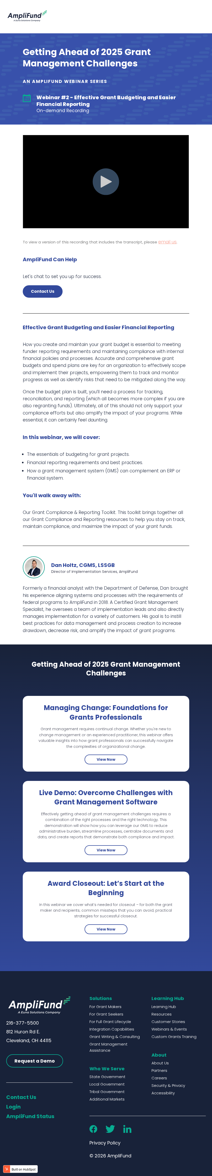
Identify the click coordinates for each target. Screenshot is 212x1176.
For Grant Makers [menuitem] (105, 1006)
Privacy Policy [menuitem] (104, 1143)
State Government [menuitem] (107, 1076)
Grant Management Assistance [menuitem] (108, 1047)
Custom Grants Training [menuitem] (174, 1036)
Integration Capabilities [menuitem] (111, 1029)
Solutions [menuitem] (100, 998)
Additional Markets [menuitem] (107, 1099)
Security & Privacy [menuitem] (168, 1085)
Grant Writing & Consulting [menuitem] (114, 1036)
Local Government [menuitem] (107, 1084)
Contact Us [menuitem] (21, 1097)
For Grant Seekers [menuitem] (106, 1014)
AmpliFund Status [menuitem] (30, 1116)
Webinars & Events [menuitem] (169, 1029)
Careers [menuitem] (159, 1078)
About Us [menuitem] (160, 1063)
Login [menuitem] (13, 1106)
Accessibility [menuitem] (163, 1093)
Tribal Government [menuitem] (107, 1091)
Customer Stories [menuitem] (168, 1021)
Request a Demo (34, 1061)
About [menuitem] (159, 1055)
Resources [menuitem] (162, 1014)
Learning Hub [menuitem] (168, 998)
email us (167, 242)
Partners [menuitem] (159, 1070)
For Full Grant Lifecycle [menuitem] (110, 1021)
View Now (106, 759)
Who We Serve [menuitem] (107, 1068)
